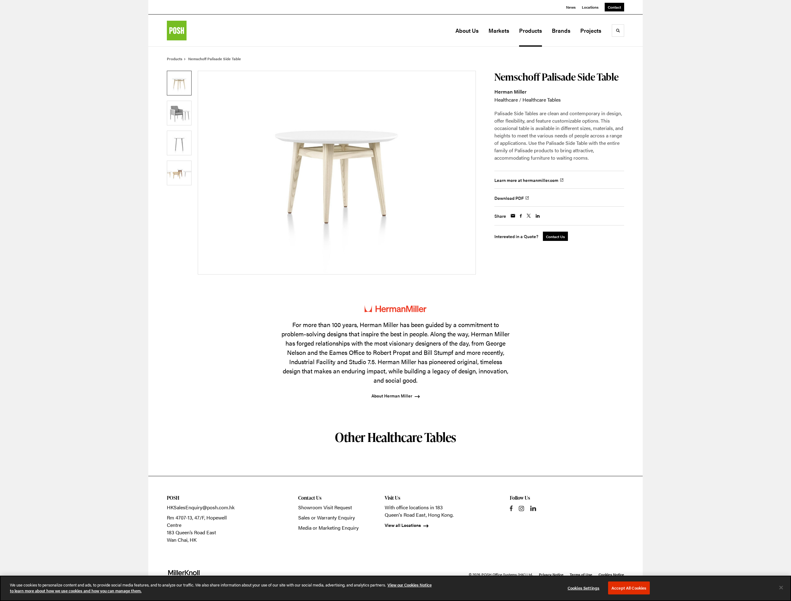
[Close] (781, 587)
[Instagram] (521, 508)
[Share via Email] (513, 215)
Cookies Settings (583, 588)
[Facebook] (511, 508)
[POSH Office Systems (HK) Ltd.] (198, 30)
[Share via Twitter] (529, 216)
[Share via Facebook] (521, 216)
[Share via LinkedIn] (537, 216)
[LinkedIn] (533, 508)
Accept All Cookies (628, 588)
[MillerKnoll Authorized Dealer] (184, 574)
